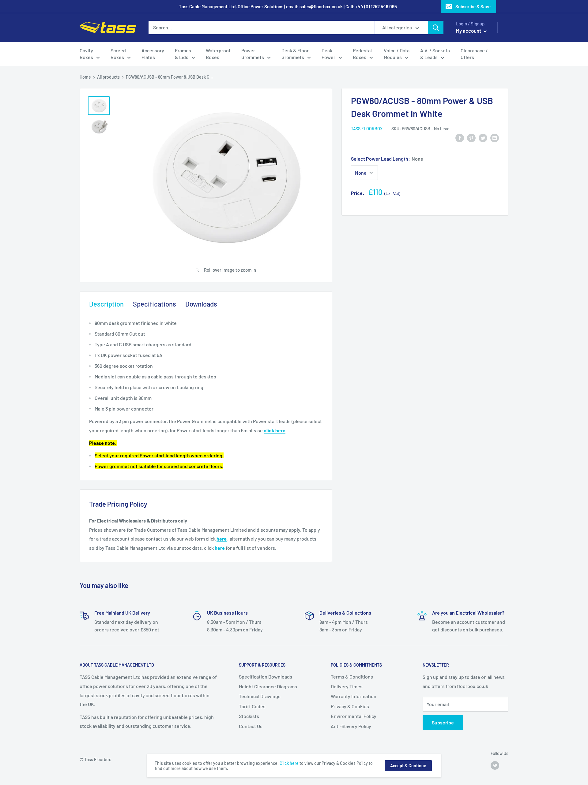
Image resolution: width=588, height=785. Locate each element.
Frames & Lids (183, 53)
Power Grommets (252, 53)
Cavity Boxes (86, 53)
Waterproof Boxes (218, 53)
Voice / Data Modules (396, 53)
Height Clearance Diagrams (268, 686)
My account (469, 31)
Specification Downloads (265, 676)
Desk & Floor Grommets (295, 53)
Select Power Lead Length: (387, 159)
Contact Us (250, 726)
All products (108, 77)
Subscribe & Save (473, 6)
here (222, 538)
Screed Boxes (118, 53)
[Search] (435, 27)
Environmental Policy (353, 716)
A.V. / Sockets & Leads (435, 53)
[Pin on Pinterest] (471, 137)
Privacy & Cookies (350, 706)
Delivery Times (347, 686)
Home (85, 77)
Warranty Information (353, 696)
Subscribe (443, 722)
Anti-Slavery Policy (351, 726)
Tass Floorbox (367, 128)
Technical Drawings (260, 696)
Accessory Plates (152, 53)
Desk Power (328, 53)
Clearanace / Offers (474, 53)
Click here (289, 763)
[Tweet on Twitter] (483, 137)
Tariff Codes (252, 706)
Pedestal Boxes (362, 53)
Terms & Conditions (352, 676)
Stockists (249, 716)
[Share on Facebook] (459, 137)
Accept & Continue (408, 765)
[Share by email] (494, 137)
